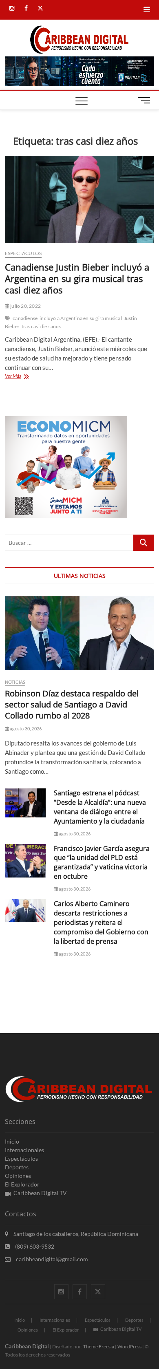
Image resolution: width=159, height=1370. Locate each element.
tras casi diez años (41, 326)
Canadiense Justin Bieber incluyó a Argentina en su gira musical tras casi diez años (77, 278)
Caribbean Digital (27, 1346)
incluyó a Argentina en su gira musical (81, 318)
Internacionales (24, 1149)
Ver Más (24, 376)
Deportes (17, 1167)
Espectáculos (23, 253)
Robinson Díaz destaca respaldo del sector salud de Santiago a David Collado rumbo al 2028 (72, 704)
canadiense (25, 318)
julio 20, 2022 (25, 306)
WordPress (129, 1346)
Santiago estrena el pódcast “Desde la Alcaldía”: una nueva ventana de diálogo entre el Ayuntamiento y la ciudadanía (100, 807)
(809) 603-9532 (34, 1246)
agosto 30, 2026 (25, 728)
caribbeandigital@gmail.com (51, 1259)
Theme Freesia (98, 1346)
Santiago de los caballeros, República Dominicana (75, 1233)
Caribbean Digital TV (40, 1192)
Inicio (12, 1141)
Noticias (15, 682)
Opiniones (18, 1175)
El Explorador (22, 1184)
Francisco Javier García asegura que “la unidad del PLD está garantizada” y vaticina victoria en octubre (102, 862)
